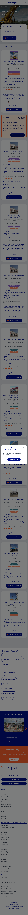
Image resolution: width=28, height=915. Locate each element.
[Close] (23, 448)
